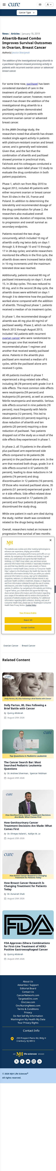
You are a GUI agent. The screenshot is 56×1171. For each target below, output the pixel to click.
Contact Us (28, 991)
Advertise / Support (28, 985)
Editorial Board (28, 988)
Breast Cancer (28, 645)
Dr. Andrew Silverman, (18, 773)
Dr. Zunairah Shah (16, 894)
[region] (28, 585)
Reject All (28, 620)
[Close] (50, 540)
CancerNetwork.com (28, 995)
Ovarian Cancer (10, 645)
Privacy (28, 1012)
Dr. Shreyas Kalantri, (17, 833)
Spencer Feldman (38, 773)
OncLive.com (28, 1002)
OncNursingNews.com (28, 1005)
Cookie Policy (31, 605)
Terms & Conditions (28, 1009)
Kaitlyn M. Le (34, 833)
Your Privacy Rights (28, 1022)
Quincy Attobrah (15, 713)
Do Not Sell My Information (28, 1015)
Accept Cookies (28, 628)
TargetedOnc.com (28, 998)
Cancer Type (25, 12)
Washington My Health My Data (28, 1019)
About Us (28, 981)
